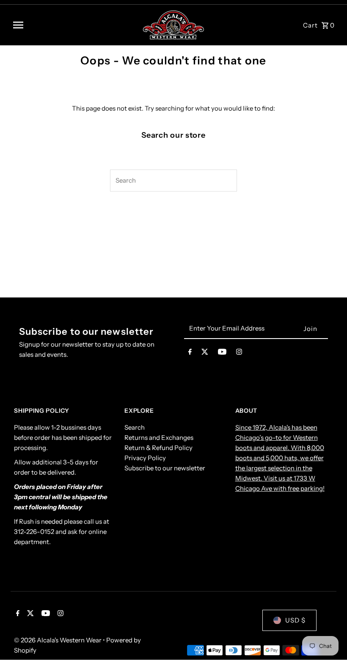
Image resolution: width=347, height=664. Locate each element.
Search (134, 427)
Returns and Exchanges (158, 437)
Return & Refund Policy (158, 448)
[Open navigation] (74, 25)
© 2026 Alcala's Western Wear (58, 640)
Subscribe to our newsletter (164, 468)
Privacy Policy (145, 458)
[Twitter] (204, 353)
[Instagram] (239, 353)
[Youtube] (222, 353)
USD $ (295, 620)
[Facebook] (190, 353)
